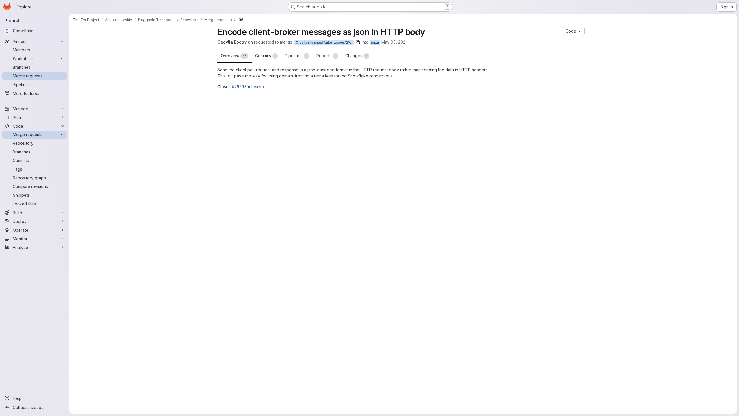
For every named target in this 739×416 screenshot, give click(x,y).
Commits (265, 55)
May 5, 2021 (416, 42)
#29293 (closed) (248, 86)
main (399, 42)
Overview (234, 55)
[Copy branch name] (381, 42)
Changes (356, 55)
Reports (326, 55)
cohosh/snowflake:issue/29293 (350, 42)
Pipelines (296, 55)
